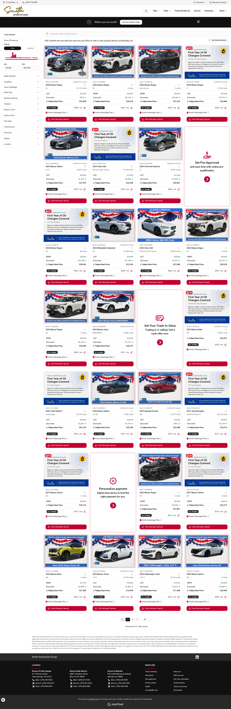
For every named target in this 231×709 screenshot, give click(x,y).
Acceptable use (151, 690)
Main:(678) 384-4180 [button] (43, 680)
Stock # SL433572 (193, 326)
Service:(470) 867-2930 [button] (82, 683)
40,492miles (175, 251)
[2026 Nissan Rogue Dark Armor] (160, 62)
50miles (83, 251)
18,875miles (82, 170)
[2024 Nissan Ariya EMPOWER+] (113, 306)
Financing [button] (208, 11)
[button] (11, 2)
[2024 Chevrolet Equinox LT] (160, 143)
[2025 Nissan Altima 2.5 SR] (113, 388)
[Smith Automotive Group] (16, 11)
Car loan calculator (181, 679)
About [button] (222, 11)
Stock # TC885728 (146, 82)
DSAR (147, 686)
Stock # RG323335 (146, 245)
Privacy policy (150, 683)
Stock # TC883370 (193, 245)
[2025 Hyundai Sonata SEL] (160, 388)
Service (197, 11)
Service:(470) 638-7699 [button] (120, 683)
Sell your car (179, 675)
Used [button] (166, 11)
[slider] (4, 59)
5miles (131, 88)
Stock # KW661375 (193, 408)
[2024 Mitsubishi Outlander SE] (113, 225)
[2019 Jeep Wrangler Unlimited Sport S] (207, 388)
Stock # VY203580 (52, 490)
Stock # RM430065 (99, 326)
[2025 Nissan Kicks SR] (207, 306)
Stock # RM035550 (146, 571)
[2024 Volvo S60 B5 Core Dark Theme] (113, 143)
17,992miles (222, 88)
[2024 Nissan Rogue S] (207, 62)
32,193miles (82, 88)
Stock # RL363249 (146, 163)
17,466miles (128, 414)
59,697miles (175, 170)
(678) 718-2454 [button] (31, 2)
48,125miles (222, 414)
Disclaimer (178, 690)
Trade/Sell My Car (182, 11)
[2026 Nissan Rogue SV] (113, 62)
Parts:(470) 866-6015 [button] (43, 686)
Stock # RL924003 (99, 571)
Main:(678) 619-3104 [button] (81, 680)
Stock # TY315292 (193, 571)
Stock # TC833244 (52, 245)
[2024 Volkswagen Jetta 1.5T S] (160, 551)
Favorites (200, 2)
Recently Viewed (219, 2)
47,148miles (128, 170)
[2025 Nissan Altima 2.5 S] (66, 143)
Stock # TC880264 (146, 490)
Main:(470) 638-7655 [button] (119, 680)
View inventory (151, 672)
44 (145, 619)
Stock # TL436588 (52, 571)
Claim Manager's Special (60, 119)
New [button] (155, 11)
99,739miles (82, 414)
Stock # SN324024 (52, 163)
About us (177, 672)
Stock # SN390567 (99, 408)
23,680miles (128, 333)
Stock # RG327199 (99, 163)
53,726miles (175, 577)
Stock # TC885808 (52, 326)
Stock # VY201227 (193, 490)
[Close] (198, 21)
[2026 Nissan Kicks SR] (66, 551)
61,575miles (175, 414)
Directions (149, 675)
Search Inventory (146, 11)
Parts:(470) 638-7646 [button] (119, 686)
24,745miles (128, 577)
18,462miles (222, 333)
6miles (84, 577)
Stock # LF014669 (52, 408)
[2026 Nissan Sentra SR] (207, 551)
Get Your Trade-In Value (131, 22)
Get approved (150, 679)
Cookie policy (179, 683)
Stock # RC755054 (193, 82)
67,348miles (128, 251)
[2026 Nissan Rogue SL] (66, 62)
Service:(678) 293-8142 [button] (44, 683)
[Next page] (150, 619)
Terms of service (180, 686)
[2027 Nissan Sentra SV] (66, 469)
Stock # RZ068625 (99, 245)
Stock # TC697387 (52, 82)
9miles (178, 88)
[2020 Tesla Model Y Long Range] (66, 388)
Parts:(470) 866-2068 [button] (81, 686)
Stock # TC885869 (99, 82)
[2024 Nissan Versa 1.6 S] (113, 551)
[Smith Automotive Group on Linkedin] (196, 656)
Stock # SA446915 (146, 408)
